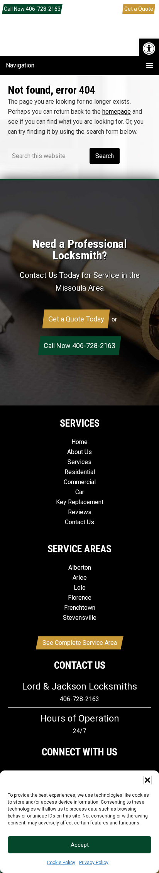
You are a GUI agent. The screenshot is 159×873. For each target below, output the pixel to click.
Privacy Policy (93, 862)
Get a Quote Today (76, 319)
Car (79, 492)
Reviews (79, 512)
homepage (116, 111)
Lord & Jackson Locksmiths (79, 42)
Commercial (80, 482)
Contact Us (79, 522)
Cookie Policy (61, 862)
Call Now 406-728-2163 (32, 9)
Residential (79, 472)
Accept (80, 844)
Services (79, 462)
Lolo (80, 587)
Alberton (79, 567)
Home (79, 442)
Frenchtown (79, 607)
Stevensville (79, 617)
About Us (79, 452)
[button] (149, 49)
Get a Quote (138, 9)
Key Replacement (79, 502)
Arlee (80, 577)
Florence (79, 597)
